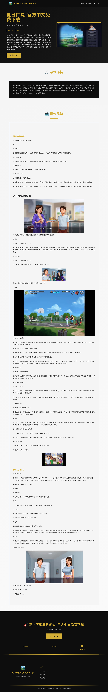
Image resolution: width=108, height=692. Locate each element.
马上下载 (96, 3)
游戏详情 (81, 3)
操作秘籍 (88, 3)
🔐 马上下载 (13, 55)
